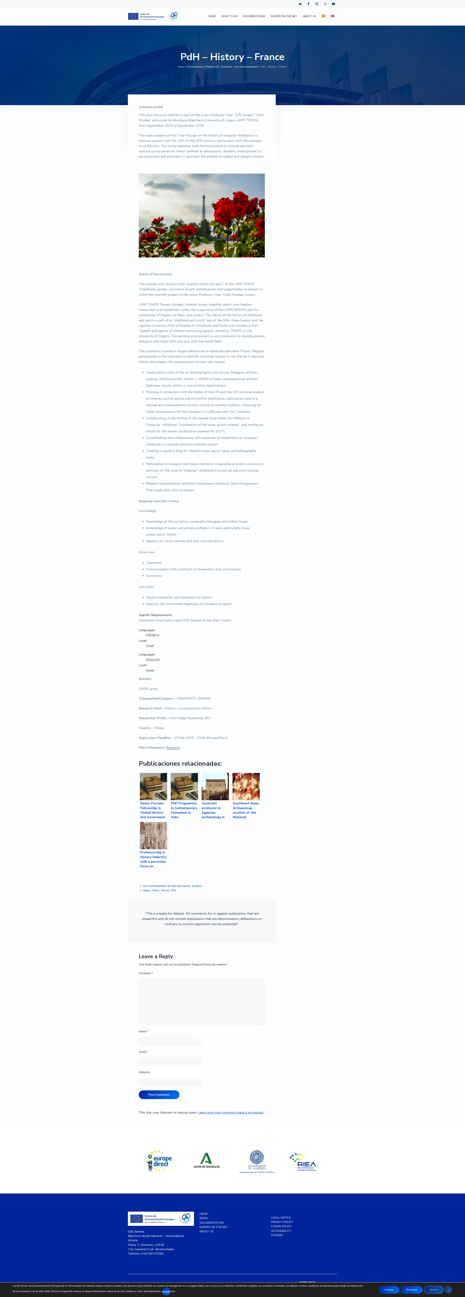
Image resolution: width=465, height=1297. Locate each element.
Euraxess (226, 66)
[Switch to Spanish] (323, 16)
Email (143, 1052)
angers (147, 890)
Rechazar (411, 1289)
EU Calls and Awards (178, 886)
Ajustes (433, 1289)
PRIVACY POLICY (282, 1222)
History (165, 890)
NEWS (203, 1218)
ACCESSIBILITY (281, 1231)
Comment (146, 973)
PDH (173, 890)
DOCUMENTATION (211, 1223)
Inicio (181, 66)
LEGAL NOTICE (281, 1217)
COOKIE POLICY (281, 1226)
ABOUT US (206, 1231)
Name (143, 1032)
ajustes (166, 1291)
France (155, 890)
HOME (203, 1214)
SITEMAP (277, 1235)
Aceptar (389, 1289)
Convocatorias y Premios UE (203, 66)
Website (144, 1072)
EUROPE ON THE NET (213, 1227)
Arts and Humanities (246, 66)
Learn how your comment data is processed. (231, 1112)
